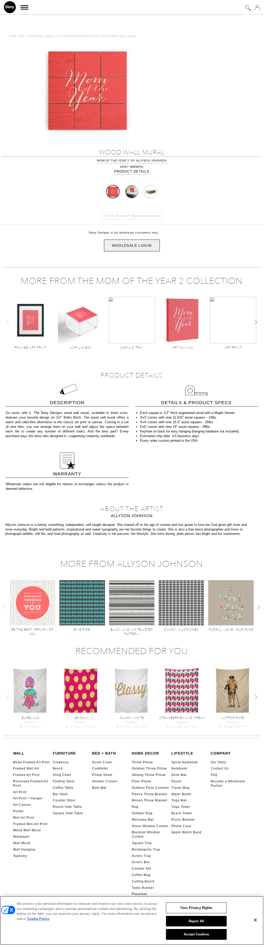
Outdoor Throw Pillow (149, 768)
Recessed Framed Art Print (30, 783)
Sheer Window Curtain (150, 826)
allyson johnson (151, 160)
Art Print (20, 792)
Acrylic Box (141, 862)
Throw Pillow (142, 762)
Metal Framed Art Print (31, 762)
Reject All (196, 921)
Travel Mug (180, 788)
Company (221, 753)
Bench (58, 768)
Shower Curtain (105, 781)
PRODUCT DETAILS (131, 171)
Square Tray (142, 843)
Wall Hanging (24, 849)
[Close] (255, 920)
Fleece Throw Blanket (149, 794)
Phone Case (181, 826)
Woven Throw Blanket (149, 800)
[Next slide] (255, 322)
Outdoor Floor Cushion (150, 788)
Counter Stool (64, 800)
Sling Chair (62, 775)
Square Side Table (68, 813)
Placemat (139, 894)
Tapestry (20, 856)
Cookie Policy (38, 919)
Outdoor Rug (142, 813)
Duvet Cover (102, 762)
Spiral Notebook (184, 762)
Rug (135, 807)
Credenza (61, 762)
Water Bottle (181, 794)
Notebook (179, 768)
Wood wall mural (42, 36)
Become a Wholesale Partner (228, 783)
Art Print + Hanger (28, 798)
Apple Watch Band (186, 832)
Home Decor (145, 753)
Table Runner (143, 888)
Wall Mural (22, 843)
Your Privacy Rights (196, 908)
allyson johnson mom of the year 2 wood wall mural (97, 36)
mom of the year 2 (113, 160)
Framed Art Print (26, 775)
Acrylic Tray (141, 856)
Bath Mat (99, 788)
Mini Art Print (23, 817)
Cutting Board (143, 881)
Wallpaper (21, 836)
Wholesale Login (132, 245)
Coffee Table (63, 788)
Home (13, 36)
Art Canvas (22, 805)
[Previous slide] (7, 322)
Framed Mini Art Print (30, 824)
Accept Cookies (196, 934)
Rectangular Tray (146, 849)
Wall (22, 36)
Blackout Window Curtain (146, 834)
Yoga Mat (179, 800)
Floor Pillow (141, 781)
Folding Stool (64, 781)
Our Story (218, 762)
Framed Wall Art (26, 768)
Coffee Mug (141, 875)
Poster (18, 811)
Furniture (64, 753)
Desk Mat (179, 775)
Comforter (100, 768)
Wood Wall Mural (27, 830)
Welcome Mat (143, 819)
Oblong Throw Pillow (149, 775)
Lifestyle (182, 753)
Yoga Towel (180, 807)
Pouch (176, 781)
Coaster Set (141, 868)
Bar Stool (60, 794)
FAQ (214, 775)
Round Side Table (67, 807)
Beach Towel (181, 813)
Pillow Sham (102, 775)
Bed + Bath (104, 753)
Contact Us (220, 768)
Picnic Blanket (183, 819)
